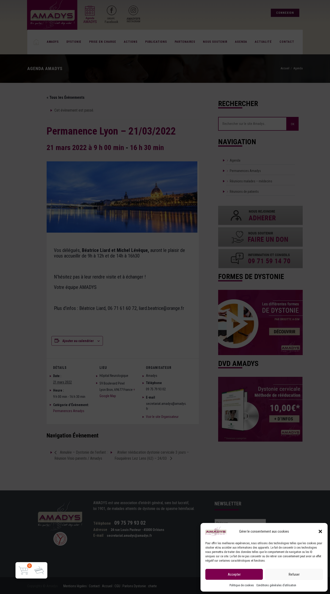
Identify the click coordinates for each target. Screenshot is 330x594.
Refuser (294, 574)
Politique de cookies (242, 585)
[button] (320, 531)
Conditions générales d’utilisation (276, 585)
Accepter (234, 574)
